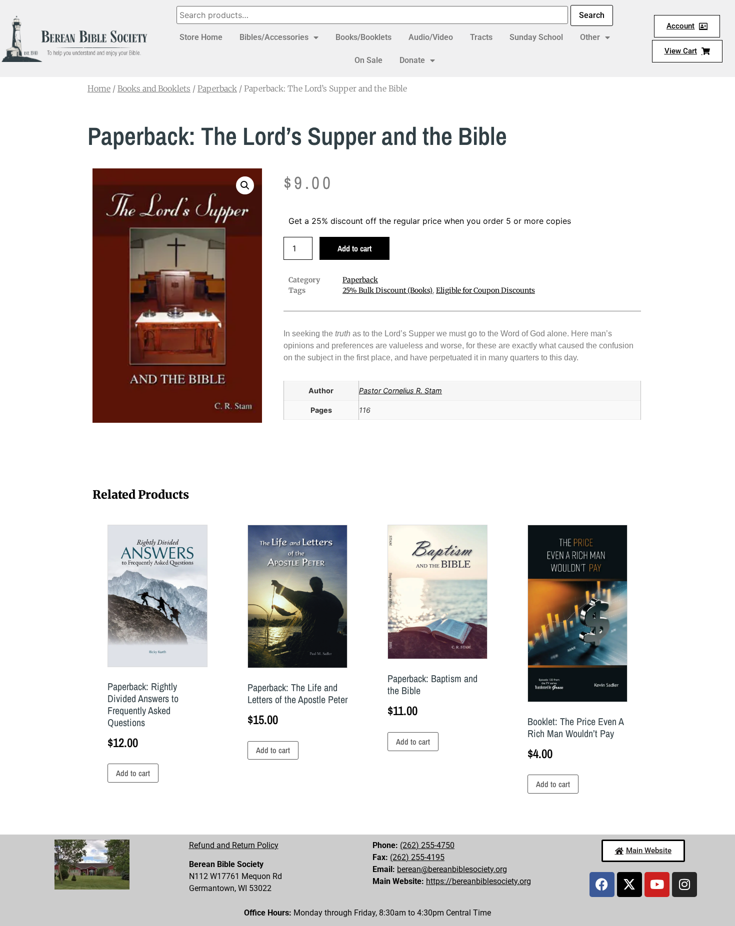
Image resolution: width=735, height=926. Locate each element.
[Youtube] (657, 884)
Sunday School (536, 37)
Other (590, 37)
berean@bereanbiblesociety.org (452, 869)
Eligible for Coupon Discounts (485, 290)
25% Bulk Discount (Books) (387, 290)
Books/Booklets (364, 37)
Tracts (481, 37)
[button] (245, 185)
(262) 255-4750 (427, 845)
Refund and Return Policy (233, 845)
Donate (412, 60)
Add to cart (355, 248)
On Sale (368, 60)
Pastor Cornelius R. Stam (400, 390)
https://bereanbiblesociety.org (478, 881)
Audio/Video (430, 37)
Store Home (201, 37)
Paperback (217, 88)
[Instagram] (684, 884)
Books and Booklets (154, 88)
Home (99, 88)
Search (591, 15)
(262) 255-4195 (417, 857)
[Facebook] (602, 884)
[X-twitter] (629, 884)
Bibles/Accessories (274, 37)
